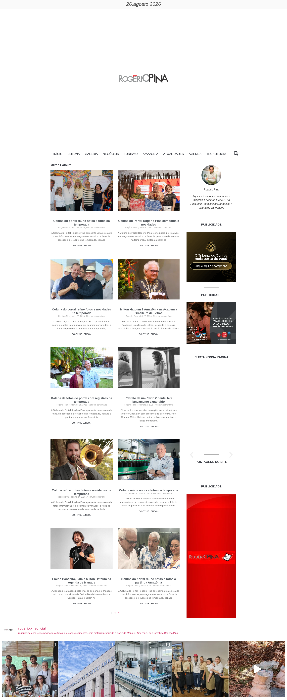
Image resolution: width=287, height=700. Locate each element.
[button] (191, 455)
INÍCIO (57, 154)
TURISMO (131, 154)
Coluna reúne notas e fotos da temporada (148, 490)
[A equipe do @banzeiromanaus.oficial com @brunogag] (200, 669)
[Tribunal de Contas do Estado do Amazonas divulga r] (86, 669)
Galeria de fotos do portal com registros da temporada (81, 400)
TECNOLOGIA (216, 154)
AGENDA (195, 154)
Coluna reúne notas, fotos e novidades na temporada (81, 492)
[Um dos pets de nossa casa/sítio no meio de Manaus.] (257, 669)
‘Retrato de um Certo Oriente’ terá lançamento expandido (149, 400)
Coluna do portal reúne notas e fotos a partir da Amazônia (148, 580)
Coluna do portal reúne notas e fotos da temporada (81, 222)
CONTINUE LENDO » (81, 245)
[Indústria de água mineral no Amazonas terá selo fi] (143, 669)
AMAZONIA (150, 154)
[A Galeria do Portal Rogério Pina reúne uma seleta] (30, 669)
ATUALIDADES (173, 154)
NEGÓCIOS (111, 154)
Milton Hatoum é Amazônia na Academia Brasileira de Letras (148, 311)
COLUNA (73, 154)
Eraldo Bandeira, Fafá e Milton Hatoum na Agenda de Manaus (81, 580)
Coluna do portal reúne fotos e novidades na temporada (81, 311)
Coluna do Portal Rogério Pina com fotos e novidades (148, 222)
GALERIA (91, 154)
